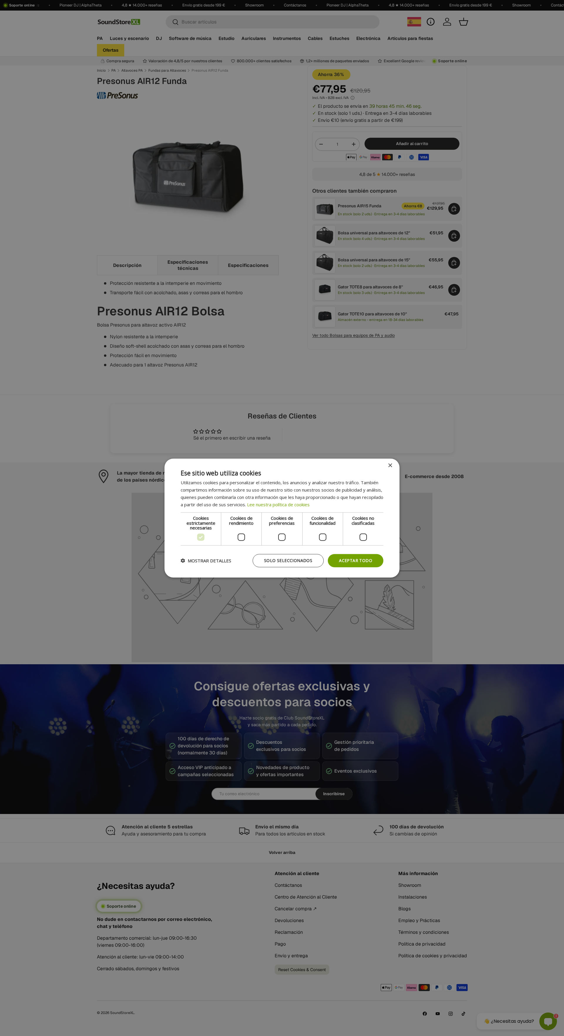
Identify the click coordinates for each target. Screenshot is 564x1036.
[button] (206, 560)
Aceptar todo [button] (355, 560)
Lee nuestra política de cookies (278, 504)
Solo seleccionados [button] (288, 560)
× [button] (390, 465)
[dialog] (282, 518)
